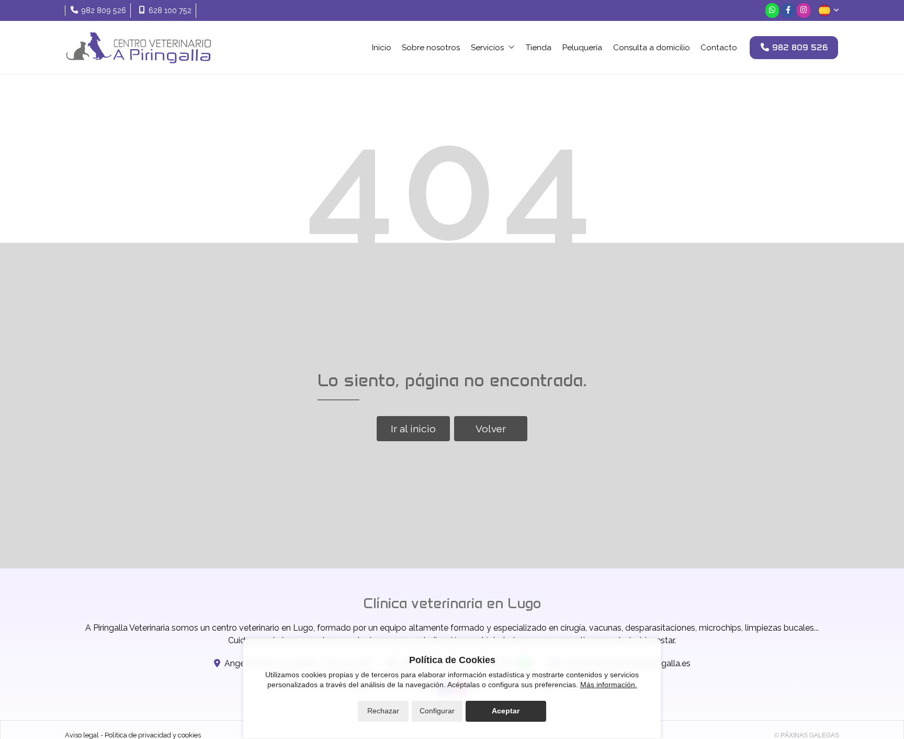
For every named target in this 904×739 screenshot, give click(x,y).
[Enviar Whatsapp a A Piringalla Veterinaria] (772, 10)
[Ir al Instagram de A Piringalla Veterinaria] (803, 10)
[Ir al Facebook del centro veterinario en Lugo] (788, 10)
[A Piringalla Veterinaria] (138, 47)
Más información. (608, 684)
